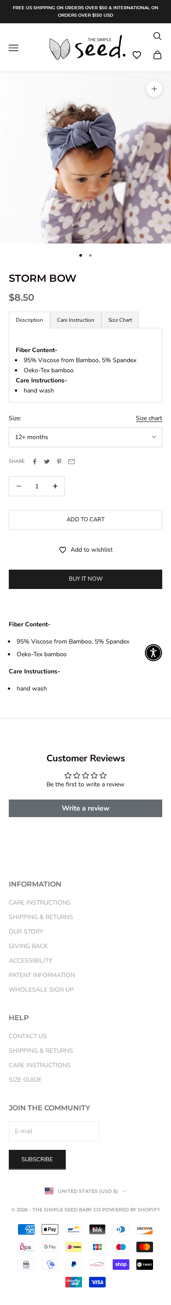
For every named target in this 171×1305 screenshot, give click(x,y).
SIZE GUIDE (25, 1080)
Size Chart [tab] (120, 320)
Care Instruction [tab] (75, 320)
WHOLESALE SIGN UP (41, 989)
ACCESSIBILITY (30, 960)
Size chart (149, 418)
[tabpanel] (85, 365)
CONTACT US (28, 1036)
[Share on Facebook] (34, 461)
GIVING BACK (28, 946)
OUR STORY (26, 931)
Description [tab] (29, 320)
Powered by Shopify (131, 1210)
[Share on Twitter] (46, 461)
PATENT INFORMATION (42, 975)
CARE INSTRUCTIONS (40, 902)
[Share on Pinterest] (59, 461)
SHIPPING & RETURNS (41, 917)
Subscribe (37, 1159)
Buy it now (86, 579)
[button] (136, 55)
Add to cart (86, 519)
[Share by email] (71, 461)
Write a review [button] (86, 808)
